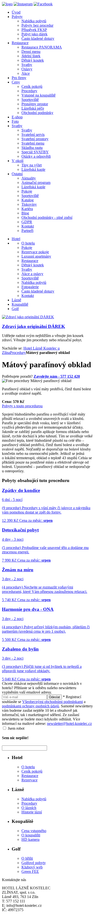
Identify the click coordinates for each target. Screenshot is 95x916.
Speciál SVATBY (35, 152)
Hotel (16, 239)
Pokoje (26, 191)
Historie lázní (31, 812)
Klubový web (32, 867)
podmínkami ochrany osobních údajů (30, 706)
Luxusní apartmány (36, 256)
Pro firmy (19, 78)
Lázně (16, 300)
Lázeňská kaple (33, 169)
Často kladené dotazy (37, 38)
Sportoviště (30, 100)
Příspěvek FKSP (34, 30)
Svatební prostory (34, 139)
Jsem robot (15, 728)
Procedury (29, 91)
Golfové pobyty (33, 863)
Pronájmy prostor (34, 104)
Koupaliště (20, 304)
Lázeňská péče (32, 108)
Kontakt (27, 226)
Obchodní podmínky (37, 113)
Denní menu (30, 51)
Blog (25, 213)
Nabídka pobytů (33, 21)
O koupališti (30, 835)
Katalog (27, 200)
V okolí (17, 161)
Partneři (27, 231)
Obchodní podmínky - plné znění (46, 217)
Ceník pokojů (31, 86)
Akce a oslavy (32, 274)
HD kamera (30, 839)
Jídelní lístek (30, 56)
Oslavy (26, 69)
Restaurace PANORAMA (41, 47)
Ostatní (17, 174)
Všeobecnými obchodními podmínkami (52, 702)
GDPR (26, 222)
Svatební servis (33, 134)
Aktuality (28, 178)
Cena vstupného (33, 831)
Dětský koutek (32, 60)
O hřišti (27, 858)
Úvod (16, 12)
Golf (15, 309)
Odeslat (54, 697)
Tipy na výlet (31, 165)
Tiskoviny (29, 204)
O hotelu (28, 243)
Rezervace (29, 780)
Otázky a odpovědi (36, 156)
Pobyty (17, 17)
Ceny (16, 82)
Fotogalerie (30, 287)
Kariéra (27, 209)
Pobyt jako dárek (34, 34)
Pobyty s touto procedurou (22, 406)
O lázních (28, 808)
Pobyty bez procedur (37, 25)
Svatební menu (32, 143)
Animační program (35, 182)
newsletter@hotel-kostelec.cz (69, 723)
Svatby (26, 65)
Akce (25, 73)
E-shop (17, 117)
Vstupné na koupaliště (38, 95)
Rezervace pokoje (35, 252)
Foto (15, 121)
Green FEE (30, 871)
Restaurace (20, 43)
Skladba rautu (32, 148)
